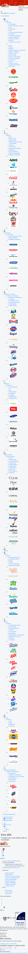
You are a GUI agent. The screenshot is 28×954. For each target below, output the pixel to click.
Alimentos (6, 21)
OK (15, 948)
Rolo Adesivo (12, 779)
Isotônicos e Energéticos (15, 148)
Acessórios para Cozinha (15, 236)
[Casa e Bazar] (5, 231)
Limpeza (6, 622)
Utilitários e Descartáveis (10, 770)
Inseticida (11, 638)
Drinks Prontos (12, 140)
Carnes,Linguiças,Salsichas (16, 32)
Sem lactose (12, 60)
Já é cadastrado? (11, 13)
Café (10, 30)
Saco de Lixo (12, 781)
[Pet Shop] (5, 382)
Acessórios (12, 726)
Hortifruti (11, 40)
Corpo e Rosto (12, 459)
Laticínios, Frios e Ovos (14, 42)
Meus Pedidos (8, 818)
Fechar (2, 949)
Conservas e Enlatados (14, 35)
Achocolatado (12, 24)
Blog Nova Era (9, 874)
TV (10, 388)
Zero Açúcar (12, 66)
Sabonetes (11, 472)
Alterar (13, 5)
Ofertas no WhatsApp (10, 882)
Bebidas (6, 133)
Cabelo (11, 458)
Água (10, 137)
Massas (11, 47)
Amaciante (11, 299)
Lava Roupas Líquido (14, 302)
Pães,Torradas (12, 55)
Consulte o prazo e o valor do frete (8, 943)
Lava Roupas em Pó (14, 300)
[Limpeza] (5, 620)
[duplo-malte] (13, 218)
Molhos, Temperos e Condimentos (17, 50)
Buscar (20, 3)
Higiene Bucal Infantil (14, 565)
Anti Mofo (11, 630)
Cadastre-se (8, 893)
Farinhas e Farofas (13, 38)
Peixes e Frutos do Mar (14, 56)
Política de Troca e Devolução (12, 876)
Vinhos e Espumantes (14, 153)
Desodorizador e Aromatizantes (16, 635)
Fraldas (11, 562)
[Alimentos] (5, 19)
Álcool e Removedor (14, 628)
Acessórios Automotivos (9, 814)
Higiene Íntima (12, 466)
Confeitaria (11, 34)
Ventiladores (12, 393)
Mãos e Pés (12, 469)
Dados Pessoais (9, 817)
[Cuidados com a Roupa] (5, 292)
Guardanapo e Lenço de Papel (16, 776)
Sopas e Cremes (13, 63)
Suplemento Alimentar (14, 64)
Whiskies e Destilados (14, 154)
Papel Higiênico (13, 471)
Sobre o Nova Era (9, 873)
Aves (10, 27)
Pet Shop (6, 717)
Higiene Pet (12, 724)
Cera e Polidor (12, 631)
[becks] (13, 188)
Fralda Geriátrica (13, 464)
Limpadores (12, 639)
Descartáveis (12, 773)
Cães (10, 721)
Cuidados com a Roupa (9, 294)
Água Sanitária (12, 626)
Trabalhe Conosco (9, 886)
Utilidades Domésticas (14, 239)
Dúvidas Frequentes (10, 881)
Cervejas (11, 145)
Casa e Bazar (7, 232)
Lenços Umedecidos (14, 563)
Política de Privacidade (11, 879)
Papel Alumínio (13, 778)
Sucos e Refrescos (13, 151)
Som (10, 390)
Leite (10, 45)
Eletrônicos (6, 383)
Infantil (5, 554)
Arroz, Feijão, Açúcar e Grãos (16, 25)
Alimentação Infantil (14, 559)
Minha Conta (8, 890)
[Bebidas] (5, 132)
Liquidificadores (13, 398)
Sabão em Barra (13, 305)
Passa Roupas (12, 304)
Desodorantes (12, 462)
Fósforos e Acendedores (15, 774)
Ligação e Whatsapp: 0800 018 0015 (11, 861)
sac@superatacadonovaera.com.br (11, 867)
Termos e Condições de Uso (12, 877)
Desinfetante (12, 633)
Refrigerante (12, 150)
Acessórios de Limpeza (14, 625)
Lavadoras (11, 395)
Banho (10, 560)
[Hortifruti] (5, 549)
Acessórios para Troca (14, 557)
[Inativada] (20, 918)
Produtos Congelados (14, 58)
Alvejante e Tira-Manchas (15, 297)
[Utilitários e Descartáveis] (5, 768)
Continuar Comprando (5, 953)
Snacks (11, 61)
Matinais (11, 48)
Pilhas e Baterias (13, 237)
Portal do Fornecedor (10, 884)
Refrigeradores (12, 396)
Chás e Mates (12, 146)
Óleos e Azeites (13, 53)
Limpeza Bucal (12, 467)
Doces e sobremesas (14, 37)
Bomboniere (12, 29)
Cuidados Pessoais (14, 461)
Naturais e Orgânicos (14, 51)
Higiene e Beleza (8, 454)
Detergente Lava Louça (14, 636)
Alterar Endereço (9, 820)
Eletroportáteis (12, 391)
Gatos (10, 722)
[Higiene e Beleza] (5, 453)
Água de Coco (12, 138)
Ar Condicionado (13, 387)
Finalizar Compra (15, 953)
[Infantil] (5, 552)
